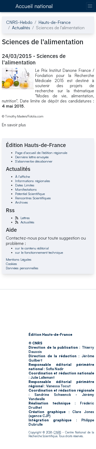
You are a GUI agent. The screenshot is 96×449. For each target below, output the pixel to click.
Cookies (11, 264)
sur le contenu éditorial (32, 248)
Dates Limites (24, 185)
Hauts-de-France (54, 22)
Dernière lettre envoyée (32, 157)
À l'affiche (22, 176)
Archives (21, 202)
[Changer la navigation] (90, 6)
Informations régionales (32, 181)
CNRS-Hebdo (19, 22)
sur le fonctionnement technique (39, 252)
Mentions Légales (18, 259)
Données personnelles (22, 268)
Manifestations (26, 189)
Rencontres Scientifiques (33, 198)
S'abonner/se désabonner (34, 161)
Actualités (21, 27)
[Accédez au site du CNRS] (7, 6)
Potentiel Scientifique (30, 194)
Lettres (25, 218)
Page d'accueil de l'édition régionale (41, 152)
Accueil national (34, 6)
